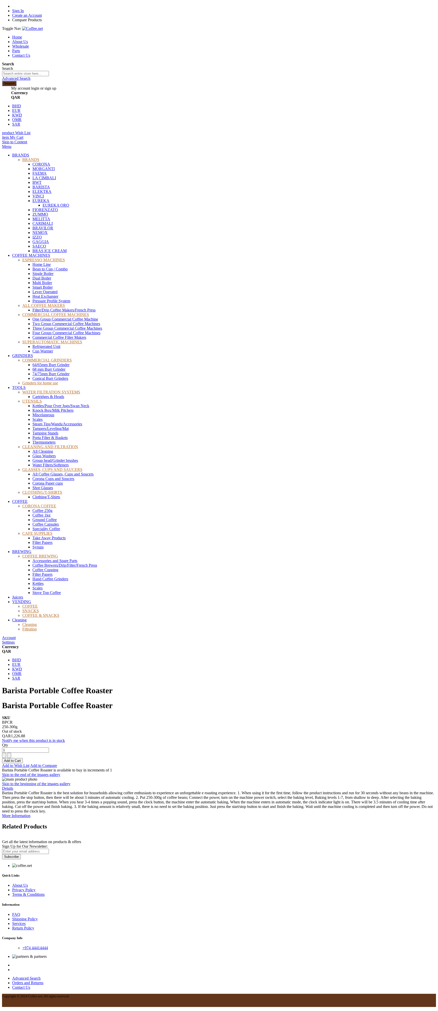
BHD (16, 106)
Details (7, 788)
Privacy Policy (23, 890)
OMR (17, 119)
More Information (16, 816)
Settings (8, 642)
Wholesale (20, 46)
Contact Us (21, 55)
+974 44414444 (35, 948)
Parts (16, 51)
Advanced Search (16, 78)
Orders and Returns (27, 983)
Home (17, 37)
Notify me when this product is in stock (33, 740)
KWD (17, 115)
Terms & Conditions (28, 894)
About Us (20, 41)
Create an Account (27, 15)
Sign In (18, 11)
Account (9, 638)
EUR (16, 110)
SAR (16, 124)
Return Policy (23, 928)
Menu (6, 146)
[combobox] (25, 73)
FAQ (16, 914)
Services (19, 923)
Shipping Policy (25, 919)
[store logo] (32, 28)
